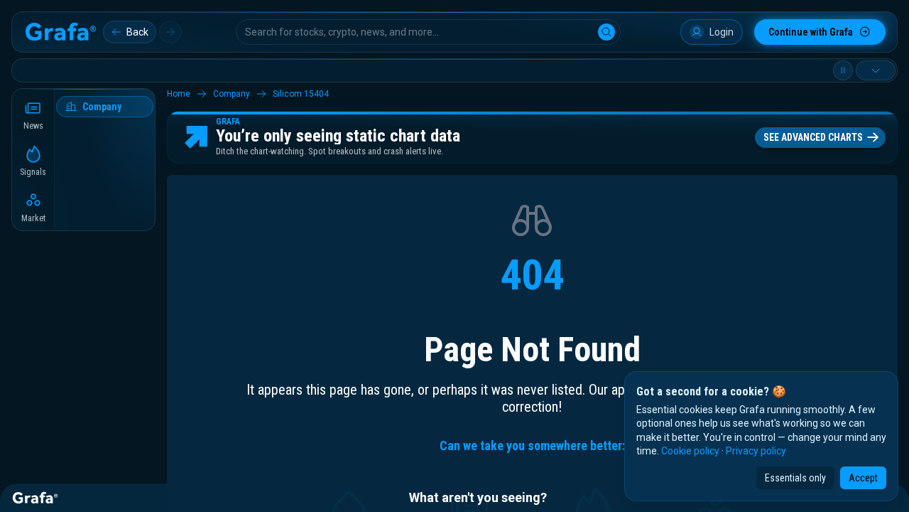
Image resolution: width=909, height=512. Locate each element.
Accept (863, 478)
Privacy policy (756, 451)
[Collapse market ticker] (876, 70)
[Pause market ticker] (843, 70)
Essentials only (795, 478)
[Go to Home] (60, 32)
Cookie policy (690, 451)
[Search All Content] (606, 32)
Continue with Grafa (810, 32)
